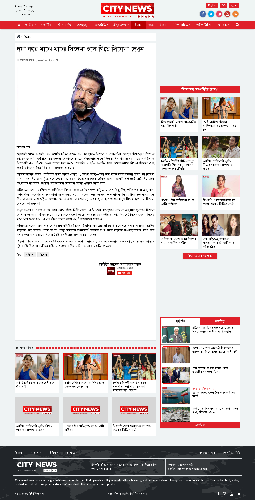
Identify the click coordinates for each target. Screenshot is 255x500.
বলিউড (29, 255)
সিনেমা (43, 255)
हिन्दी (223, 5)
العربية (234, 5)
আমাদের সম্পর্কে (206, 453)
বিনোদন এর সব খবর (200, 256)
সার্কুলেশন (36, 453)
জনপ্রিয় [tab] (219, 321)
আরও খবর (24, 348)
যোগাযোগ (72, 453)
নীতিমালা (54, 453)
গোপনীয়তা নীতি (231, 453)
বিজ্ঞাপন (19, 453)
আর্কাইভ (200, 425)
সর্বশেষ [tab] (180, 321)
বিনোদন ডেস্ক (23, 147)
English (212, 5)
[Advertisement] (200, 57)
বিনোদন (28, 37)
